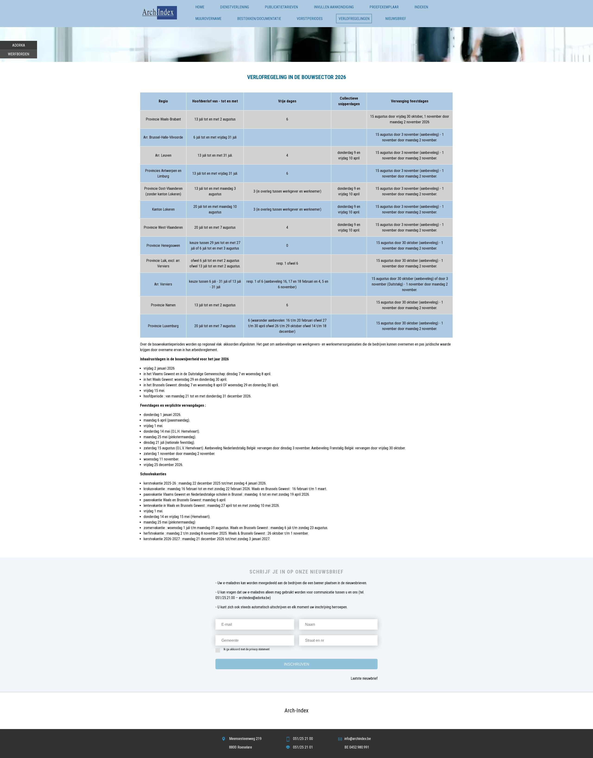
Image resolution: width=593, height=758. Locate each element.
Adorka (18, 45)
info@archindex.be (357, 738)
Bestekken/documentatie (259, 18)
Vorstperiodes (310, 18)
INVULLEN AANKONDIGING (334, 7)
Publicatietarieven (281, 7)
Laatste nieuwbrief (364, 678)
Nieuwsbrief (395, 18)
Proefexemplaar (384, 7)
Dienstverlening (234, 7)
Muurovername (208, 18)
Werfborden (18, 54)
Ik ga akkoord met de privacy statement (246, 649)
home (199, 7)
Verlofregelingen (354, 18)
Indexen (421, 7)
